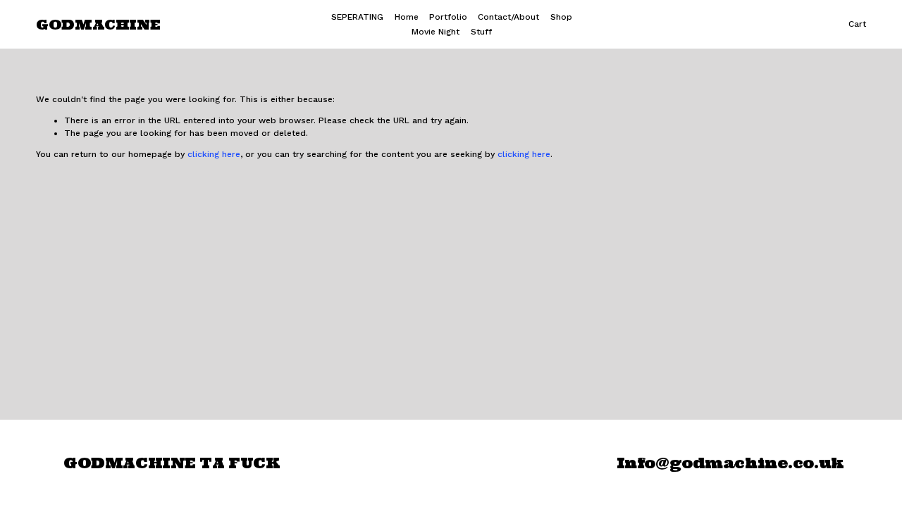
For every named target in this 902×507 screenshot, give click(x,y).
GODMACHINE (98, 24)
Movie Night (435, 32)
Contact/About (508, 17)
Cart (857, 24)
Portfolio (448, 17)
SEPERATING (357, 17)
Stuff (481, 32)
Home (407, 17)
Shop (561, 17)
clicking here (213, 154)
